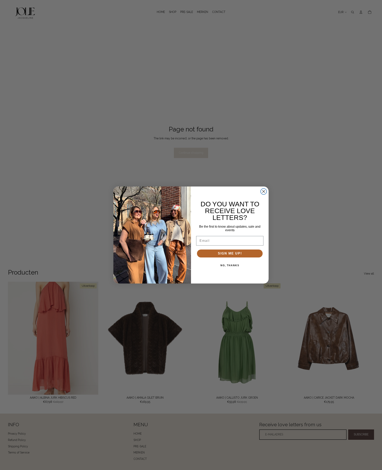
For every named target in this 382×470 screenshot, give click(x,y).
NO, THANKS (229, 265)
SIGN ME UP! (230, 253)
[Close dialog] (264, 191)
